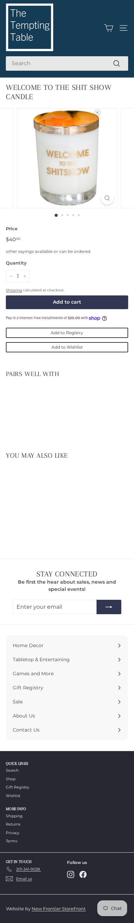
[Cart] (109, 28)
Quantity (16, 263)
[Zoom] (107, 198)
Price (12, 228)
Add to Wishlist (67, 347)
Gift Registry (17, 787)
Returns (13, 824)
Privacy (12, 832)
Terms (11, 841)
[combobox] (67, 63)
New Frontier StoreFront (59, 908)
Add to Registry (67, 332)
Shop (10, 778)
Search (12, 770)
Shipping (14, 290)
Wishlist (13, 795)
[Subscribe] (109, 607)
